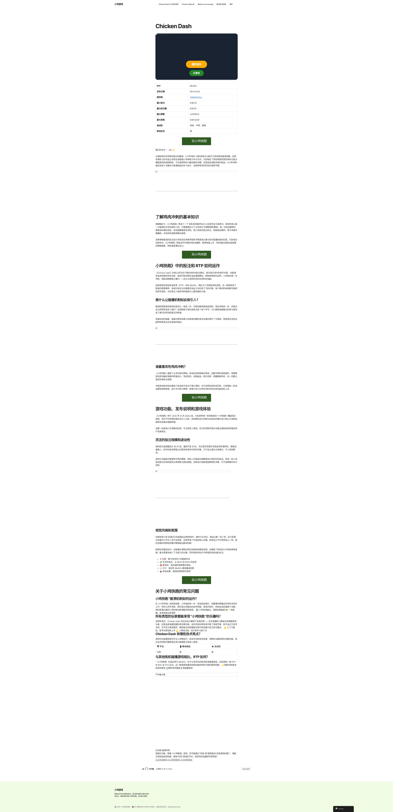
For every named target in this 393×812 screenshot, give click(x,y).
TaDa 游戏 (246, 769)
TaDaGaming (196, 97)
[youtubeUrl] (174, 759)
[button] (277, 4)
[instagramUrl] (161, 759)
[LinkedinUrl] (186, 759)
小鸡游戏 (118, 4)
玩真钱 (196, 72)
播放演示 (196, 64)
